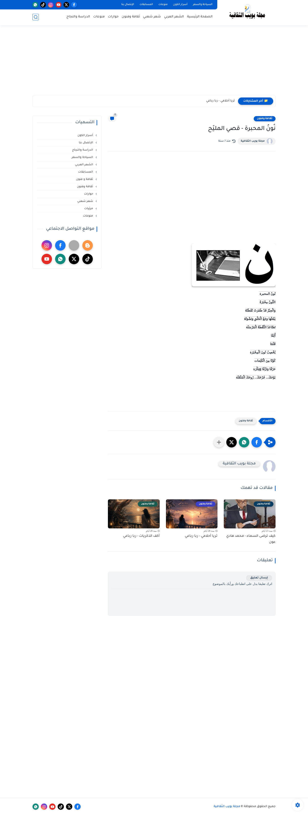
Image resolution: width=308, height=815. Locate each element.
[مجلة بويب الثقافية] (247, 12)
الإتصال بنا (127, 4)
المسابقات (146, 4)
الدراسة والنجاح (78, 17)
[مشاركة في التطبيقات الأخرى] (219, 442)
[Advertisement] (154, 62)
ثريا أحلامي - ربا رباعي (220, 101)
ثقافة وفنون (131, 17)
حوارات (113, 17)
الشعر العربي (174, 17)
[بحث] (35, 17)
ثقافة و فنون (85, 179)
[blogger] (87, 245)
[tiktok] (43, 5)
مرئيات (89, 208)
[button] (256, 442)
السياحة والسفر (202, 4)
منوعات (163, 4)
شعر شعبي (152, 17)
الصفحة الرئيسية (200, 17)
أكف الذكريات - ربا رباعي (141, 536)
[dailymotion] (74, 245)
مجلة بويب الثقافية (253, 141)
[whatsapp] (35, 5)
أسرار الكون (180, 4)
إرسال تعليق (259, 577)
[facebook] (74, 5)
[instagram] (51, 5)
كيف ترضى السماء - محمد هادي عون (251, 539)
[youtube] (58, 5)
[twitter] (66, 5)
